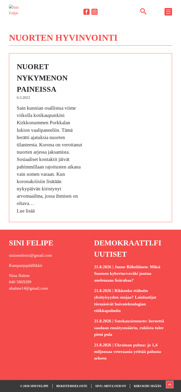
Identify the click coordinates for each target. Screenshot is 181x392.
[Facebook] (86, 12)
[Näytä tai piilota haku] (143, 11)
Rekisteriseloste (71, 386)
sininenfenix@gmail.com (30, 255)
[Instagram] (94, 12)
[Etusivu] (16, 11)
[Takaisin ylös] (169, 384)
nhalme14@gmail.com (28, 288)
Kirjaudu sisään (147, 386)
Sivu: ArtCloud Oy (110, 386)
